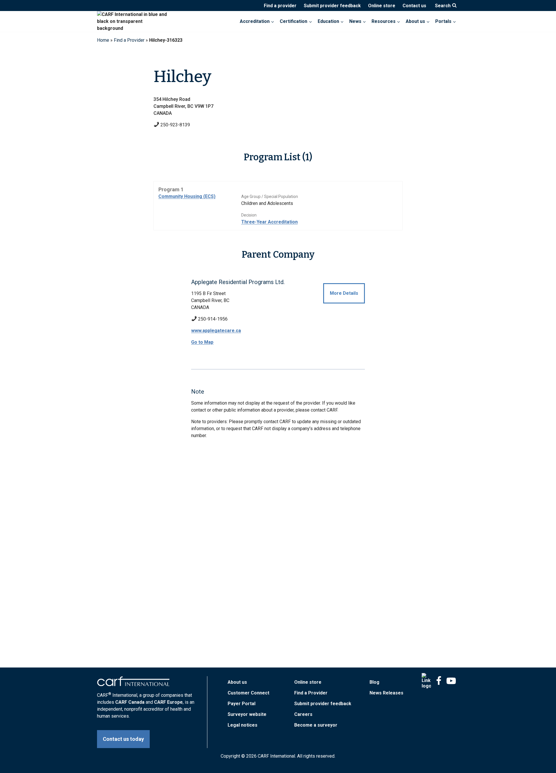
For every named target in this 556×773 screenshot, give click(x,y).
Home (103, 40)
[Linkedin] (426, 680)
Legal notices (242, 725)
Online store (381, 5)
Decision (249, 215)
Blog (374, 682)
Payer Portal (241, 703)
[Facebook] (438, 680)
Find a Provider (129, 40)
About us (237, 682)
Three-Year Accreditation (269, 222)
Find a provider (280, 5)
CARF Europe (168, 702)
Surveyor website (247, 714)
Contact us (414, 5)
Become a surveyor (315, 725)
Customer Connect (248, 693)
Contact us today (123, 739)
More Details (344, 293)
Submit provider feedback (332, 5)
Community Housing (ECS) (186, 196)
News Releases (386, 693)
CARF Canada (130, 702)
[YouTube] (451, 680)
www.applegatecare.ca (216, 330)
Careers (303, 714)
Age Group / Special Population (269, 196)
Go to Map (202, 342)
